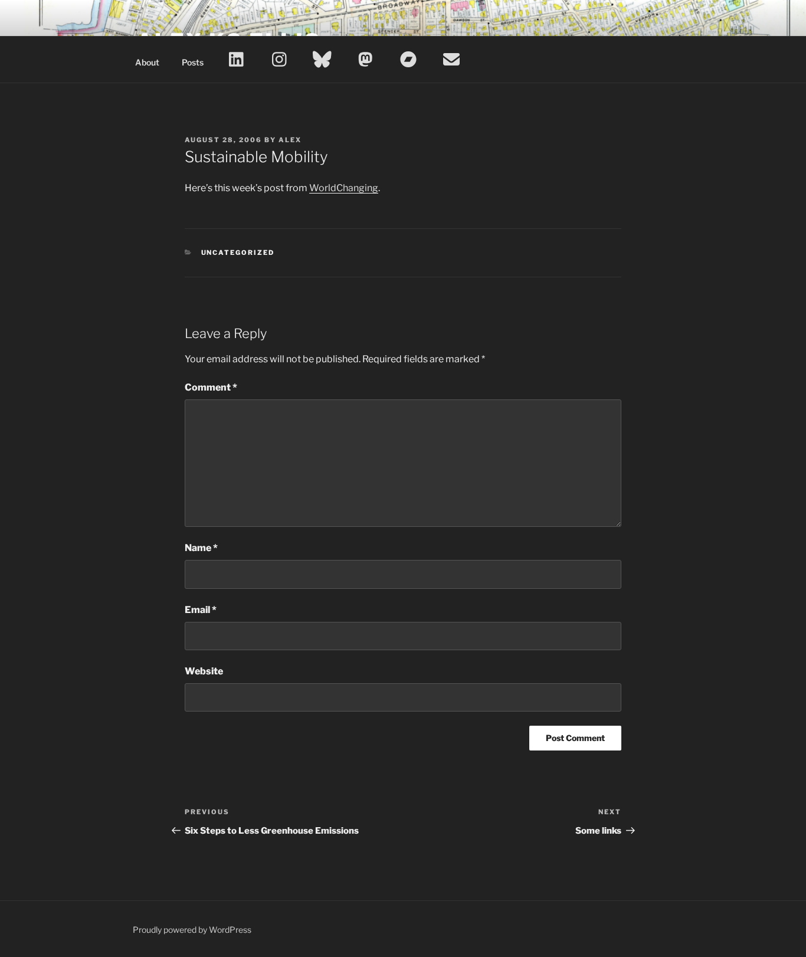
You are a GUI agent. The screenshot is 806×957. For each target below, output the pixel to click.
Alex (290, 140)
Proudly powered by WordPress (192, 930)
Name (201, 547)
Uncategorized (238, 252)
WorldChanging (343, 188)
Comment (211, 387)
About (147, 62)
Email (201, 609)
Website (204, 671)
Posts (193, 62)
